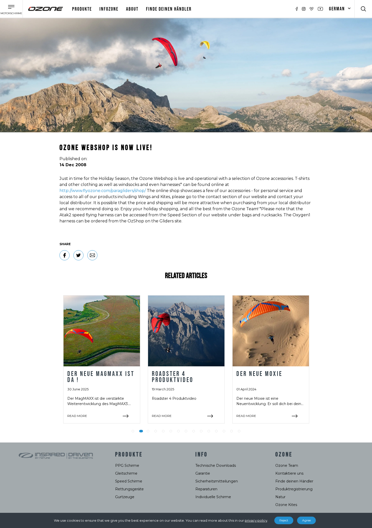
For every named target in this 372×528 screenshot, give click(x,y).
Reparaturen (206, 489)
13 (224, 431)
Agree (306, 520)
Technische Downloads (215, 465)
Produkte (82, 9)
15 (239, 431)
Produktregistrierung (294, 489)
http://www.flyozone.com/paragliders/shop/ (102, 190)
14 (231, 431)
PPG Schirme (127, 465)
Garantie (202, 473)
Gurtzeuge (124, 497)
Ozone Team (286, 465)
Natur (280, 497)
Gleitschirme (126, 473)
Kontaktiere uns (289, 473)
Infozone (108, 9)
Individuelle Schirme (213, 497)
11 (209, 431)
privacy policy (256, 520)
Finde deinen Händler (169, 9)
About (132, 9)
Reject (283, 520)
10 (201, 431)
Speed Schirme (128, 481)
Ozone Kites (286, 504)
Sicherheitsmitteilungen (216, 481)
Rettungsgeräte (129, 489)
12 (216, 431)
